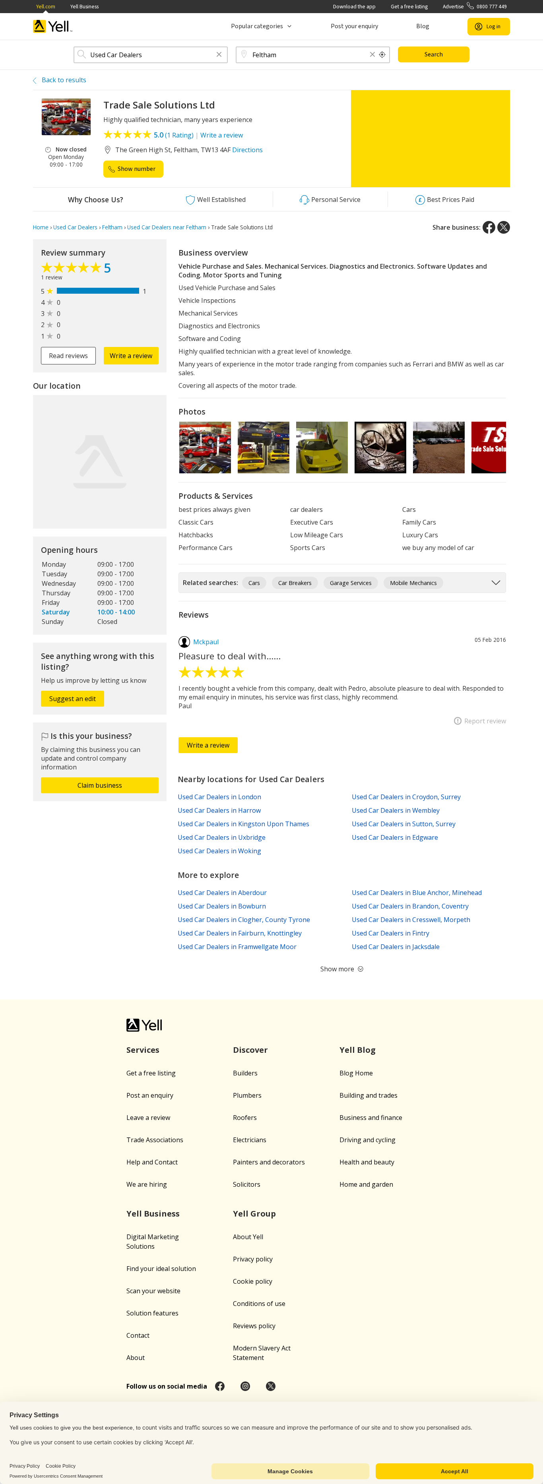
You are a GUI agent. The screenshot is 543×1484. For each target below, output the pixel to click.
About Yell (248, 1236)
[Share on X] (503, 227)
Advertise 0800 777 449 (475, 6)
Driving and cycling (367, 1139)
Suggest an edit (72, 698)
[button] (219, 55)
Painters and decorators (269, 1162)
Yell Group (254, 1213)
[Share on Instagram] (245, 1386)
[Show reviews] (72, 269)
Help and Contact (152, 1162)
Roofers (245, 1117)
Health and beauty (366, 1162)
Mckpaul (206, 641)
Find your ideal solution (161, 1268)
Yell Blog (357, 1049)
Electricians (249, 1139)
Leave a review (148, 1117)
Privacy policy (253, 1259)
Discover (250, 1049)
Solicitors (246, 1184)
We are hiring (146, 1184)
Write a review (221, 135)
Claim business (100, 785)
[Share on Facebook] (489, 227)
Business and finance (370, 1117)
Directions (247, 149)
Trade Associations (154, 1139)
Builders (245, 1073)
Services (142, 1049)
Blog (422, 26)
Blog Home (356, 1073)
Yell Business (84, 6)
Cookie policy (252, 1281)
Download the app (354, 6)
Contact (137, 1335)
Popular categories (257, 26)
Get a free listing (409, 6)
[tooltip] (382, 54)
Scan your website (153, 1290)
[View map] (100, 462)
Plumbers (247, 1095)
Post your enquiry (354, 26)
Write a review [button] (131, 355)
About (135, 1357)
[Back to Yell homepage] (53, 26)
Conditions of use (259, 1303)
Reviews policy (254, 1325)
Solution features (152, 1313)
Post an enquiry (149, 1095)
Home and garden (366, 1184)
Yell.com (45, 6)
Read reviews (68, 355)
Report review (485, 721)
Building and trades (368, 1095)
